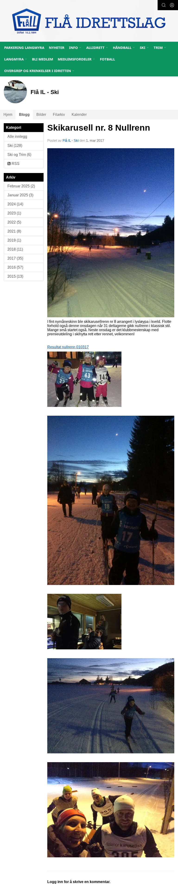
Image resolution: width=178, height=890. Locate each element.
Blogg (24, 114)
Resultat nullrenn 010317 (68, 347)
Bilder (41, 114)
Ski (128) (14, 146)
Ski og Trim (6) (19, 155)
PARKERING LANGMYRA (24, 47)
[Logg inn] (172, 5)
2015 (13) (15, 276)
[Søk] (163, 5)
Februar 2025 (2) (21, 186)
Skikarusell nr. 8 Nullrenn (98, 127)
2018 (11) (15, 249)
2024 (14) (15, 204)
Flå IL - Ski (71, 140)
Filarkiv (59, 114)
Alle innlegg (17, 136)
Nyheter (56, 47)
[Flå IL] (89, 21)
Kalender (79, 114)
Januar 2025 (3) (20, 195)
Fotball (107, 59)
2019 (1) (14, 240)
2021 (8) (14, 231)
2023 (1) (14, 213)
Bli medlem (42, 59)
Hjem (7, 114)
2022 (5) (14, 222)
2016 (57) (15, 267)
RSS (15, 164)
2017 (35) (15, 258)
